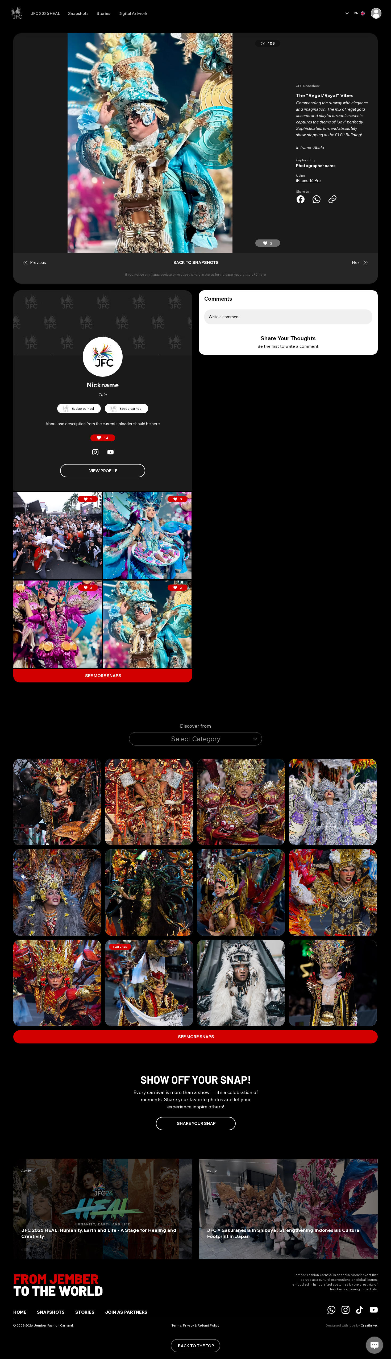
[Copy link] (332, 199)
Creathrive (369, 1325)
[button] (332, 166)
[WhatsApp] (317, 199)
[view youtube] (110, 452)
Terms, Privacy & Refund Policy (195, 1325)
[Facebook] (301, 199)
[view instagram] (95, 452)
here (262, 274)
